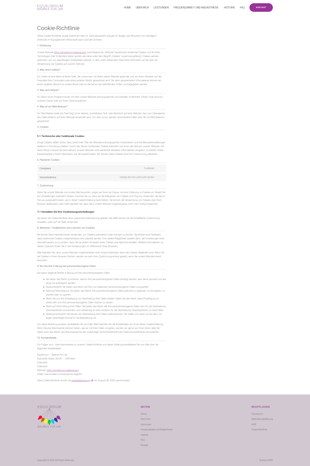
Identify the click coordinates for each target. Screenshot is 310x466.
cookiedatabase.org (81, 380)
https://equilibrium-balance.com (70, 52)
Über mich (142, 7)
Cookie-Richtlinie (259, 429)
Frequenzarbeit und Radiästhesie (196, 7)
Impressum (257, 414)
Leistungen (161, 7)
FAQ (242, 7)
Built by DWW (266, 460)
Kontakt (144, 445)
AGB (254, 424)
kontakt (261, 7)
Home (127, 7)
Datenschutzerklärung (262, 419)
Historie (229, 7)
